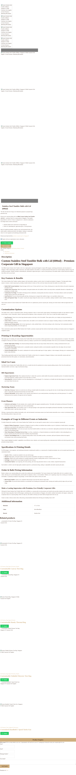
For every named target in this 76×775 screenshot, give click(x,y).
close (7, 770)
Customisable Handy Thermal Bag (13, 622)
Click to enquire (7, 242)
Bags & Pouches (11, 566)
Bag (7, 566)
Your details (3, 758)
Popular (17, 566)
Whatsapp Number (4, 753)
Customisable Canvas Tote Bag (11, 569)
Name (1, 744)
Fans (7, 727)
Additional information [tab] (9, 253)
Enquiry (5, 572)
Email (1, 749)
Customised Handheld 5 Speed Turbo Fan (15, 730)
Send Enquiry (5, 766)
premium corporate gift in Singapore (20, 236)
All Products (14, 248)
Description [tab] (7, 251)
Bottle (18, 248)
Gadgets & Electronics (13, 727)
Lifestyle (22, 248)
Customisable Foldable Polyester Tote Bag (15, 676)
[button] (7, 242)
